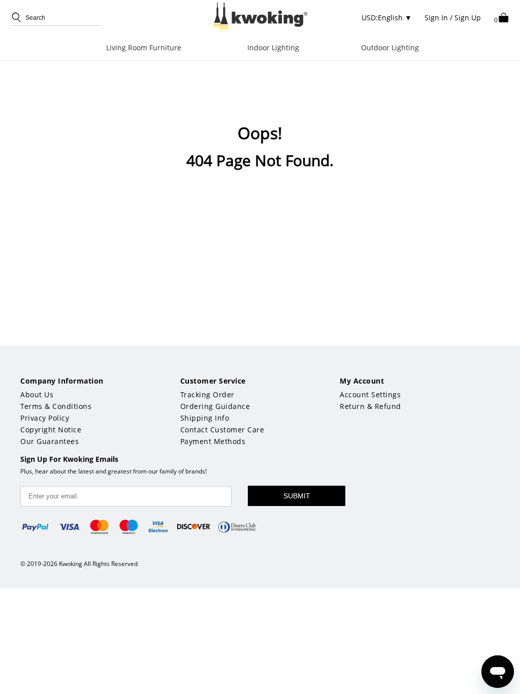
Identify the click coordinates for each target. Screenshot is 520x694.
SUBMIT (296, 496)
